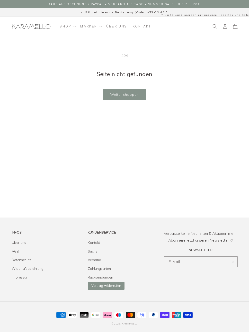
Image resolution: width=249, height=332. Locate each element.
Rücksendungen (100, 277)
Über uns (19, 242)
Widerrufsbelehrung (28, 268)
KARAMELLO (129, 323)
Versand (94, 260)
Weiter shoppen (124, 94)
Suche (93, 251)
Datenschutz (21, 260)
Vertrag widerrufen (106, 285)
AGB (15, 251)
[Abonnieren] (232, 261)
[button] (67, 26)
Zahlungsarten (99, 268)
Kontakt (94, 242)
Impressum (20, 277)
